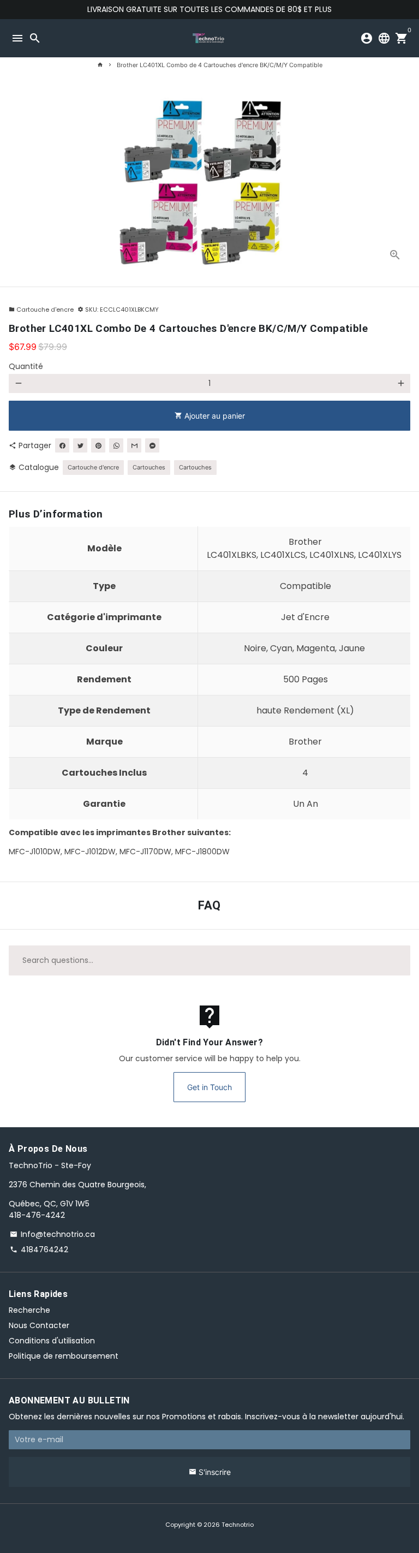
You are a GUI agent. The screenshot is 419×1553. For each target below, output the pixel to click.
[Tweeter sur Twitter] (80, 445)
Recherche (29, 1310)
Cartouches (149, 467)
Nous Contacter (39, 1325)
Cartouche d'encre (41, 309)
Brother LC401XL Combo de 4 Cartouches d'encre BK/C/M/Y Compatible (219, 65)
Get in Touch (209, 1087)
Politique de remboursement (63, 1355)
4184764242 (39, 1249)
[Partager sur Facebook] (62, 445)
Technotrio (238, 1524)
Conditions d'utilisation (52, 1340)
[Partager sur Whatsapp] (116, 445)
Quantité (26, 366)
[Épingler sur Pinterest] (98, 445)
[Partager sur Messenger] (152, 445)
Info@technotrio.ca (52, 1234)
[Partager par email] (134, 445)
